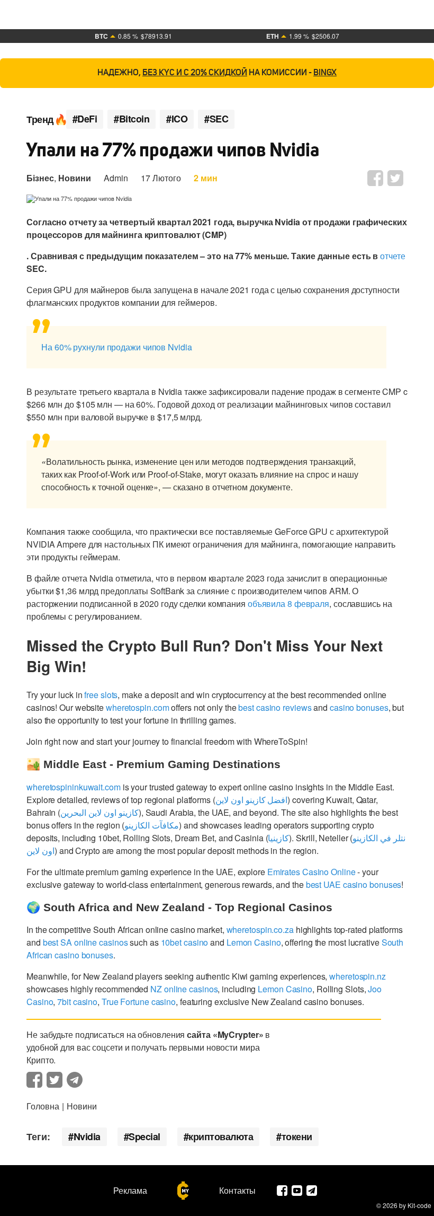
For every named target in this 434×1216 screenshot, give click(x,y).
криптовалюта (220, 1136)
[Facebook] (282, 1190)
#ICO (176, 119)
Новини (74, 178)
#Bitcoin (131, 119)
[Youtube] (297, 1190)
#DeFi (85, 119)
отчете (392, 256)
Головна (42, 1106)
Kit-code (419, 1205)
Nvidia (87, 1136)
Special (144, 1136)
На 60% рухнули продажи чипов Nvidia (117, 347)
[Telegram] (311, 1190)
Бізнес (40, 178)
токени (297, 1136)
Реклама (130, 1190)
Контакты (237, 1190)
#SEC (216, 119)
